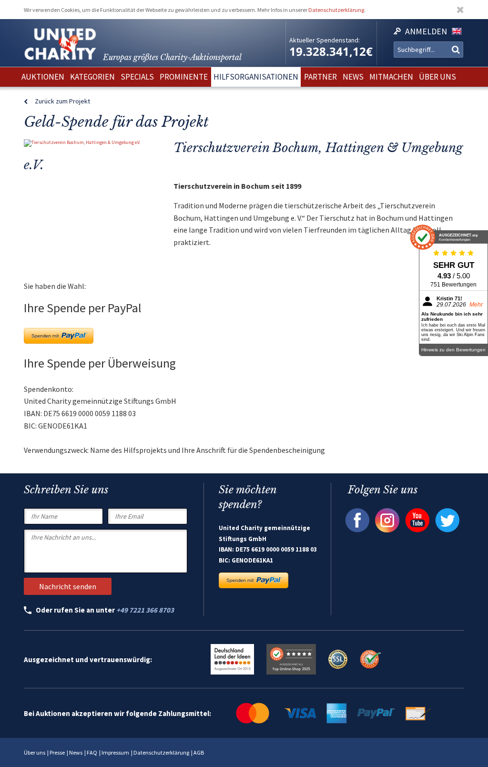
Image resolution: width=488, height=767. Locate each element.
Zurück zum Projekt (62, 101)
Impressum (115, 752)
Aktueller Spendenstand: (324, 40)
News (75, 752)
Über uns (34, 752)
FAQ (92, 752)
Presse (57, 752)
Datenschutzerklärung (336, 9)
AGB (198, 752)
